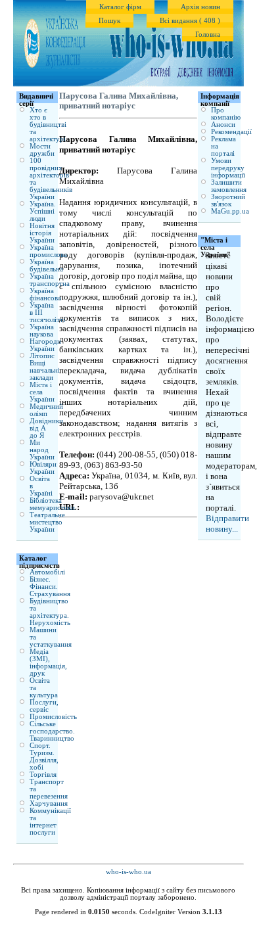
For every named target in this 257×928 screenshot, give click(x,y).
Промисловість (53, 716)
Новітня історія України (42, 233)
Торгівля (43, 774)
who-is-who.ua (128, 871)
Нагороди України (45, 345)
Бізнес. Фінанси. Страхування (50, 586)
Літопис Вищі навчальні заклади (45, 366)
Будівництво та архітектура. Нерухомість (50, 611)
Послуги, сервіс (44, 706)
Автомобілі (47, 572)
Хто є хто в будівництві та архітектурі (48, 124)
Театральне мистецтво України (47, 522)
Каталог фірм (120, 7)
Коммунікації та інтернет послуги (50, 821)
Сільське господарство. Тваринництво (52, 731)
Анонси (223, 124)
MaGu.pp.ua (230, 211)
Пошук (109, 20)
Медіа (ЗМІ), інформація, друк (48, 662)
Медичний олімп (46, 410)
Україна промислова (48, 251)
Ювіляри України (43, 468)
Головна (207, 34)
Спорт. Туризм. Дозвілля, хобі (44, 756)
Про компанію (226, 113)
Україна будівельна (46, 265)
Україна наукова (42, 330)
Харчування (49, 803)
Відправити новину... (227, 523)
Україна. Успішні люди (43, 211)
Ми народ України (42, 450)
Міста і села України (42, 392)
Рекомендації (231, 131)
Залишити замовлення (228, 186)
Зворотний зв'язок (228, 200)
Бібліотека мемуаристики (52, 504)
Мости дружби (42, 150)
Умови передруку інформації (228, 168)
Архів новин (200, 7)
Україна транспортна (50, 280)
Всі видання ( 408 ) (190, 20)
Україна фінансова (45, 294)
